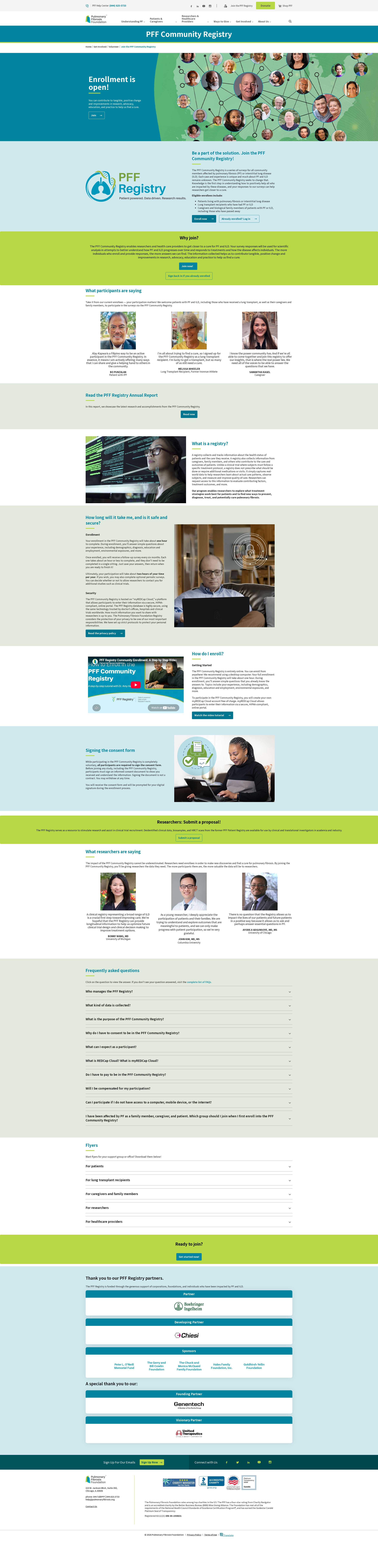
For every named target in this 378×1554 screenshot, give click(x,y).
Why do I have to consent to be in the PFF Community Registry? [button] (132, 1033)
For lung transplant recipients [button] (108, 1180)
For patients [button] (95, 1166)
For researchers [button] (97, 1208)
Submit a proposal (190, 839)
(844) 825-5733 (117, 5)
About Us (263, 21)
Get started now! (189, 1256)
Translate (228, 1535)
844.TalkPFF (99, 1496)
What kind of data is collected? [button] (108, 1005)
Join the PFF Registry (241, 5)
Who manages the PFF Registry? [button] (109, 991)
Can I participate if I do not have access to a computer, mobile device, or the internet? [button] (149, 1102)
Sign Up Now (152, 1462)
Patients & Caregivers (156, 20)
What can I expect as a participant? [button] (111, 1047)
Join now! (189, 267)
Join (96, 116)
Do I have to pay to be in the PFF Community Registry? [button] (126, 1074)
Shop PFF (287, 5)
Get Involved (243, 21)
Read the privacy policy (105, 634)
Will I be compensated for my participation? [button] (118, 1088)
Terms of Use (210, 1535)
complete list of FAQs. (199, 982)
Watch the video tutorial (212, 716)
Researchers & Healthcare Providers (190, 19)
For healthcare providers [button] (104, 1221)
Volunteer (114, 46)
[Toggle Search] (290, 21)
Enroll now (203, 220)
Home (88, 46)
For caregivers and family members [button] (112, 1194)
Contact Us (91, 1506)
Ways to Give (221, 21)
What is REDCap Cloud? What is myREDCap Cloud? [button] (122, 1060)
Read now (189, 414)
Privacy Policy (194, 1535)
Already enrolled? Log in (239, 220)
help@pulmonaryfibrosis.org (100, 1499)
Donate (268, 6)
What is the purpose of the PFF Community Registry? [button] (125, 1019)
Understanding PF (132, 21)
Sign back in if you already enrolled (190, 277)
